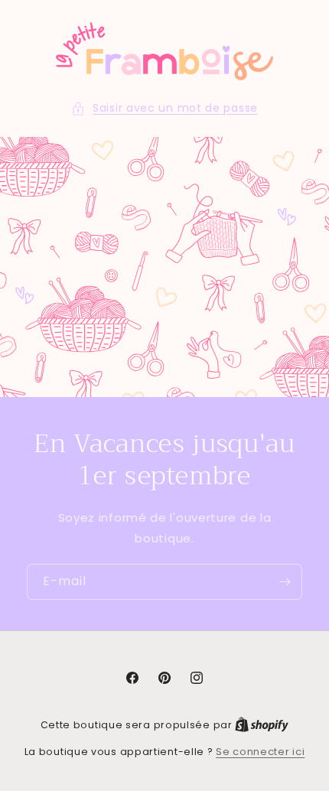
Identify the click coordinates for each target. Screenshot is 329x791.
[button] (164, 108)
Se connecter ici (260, 751)
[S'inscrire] (284, 582)
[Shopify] (261, 725)
